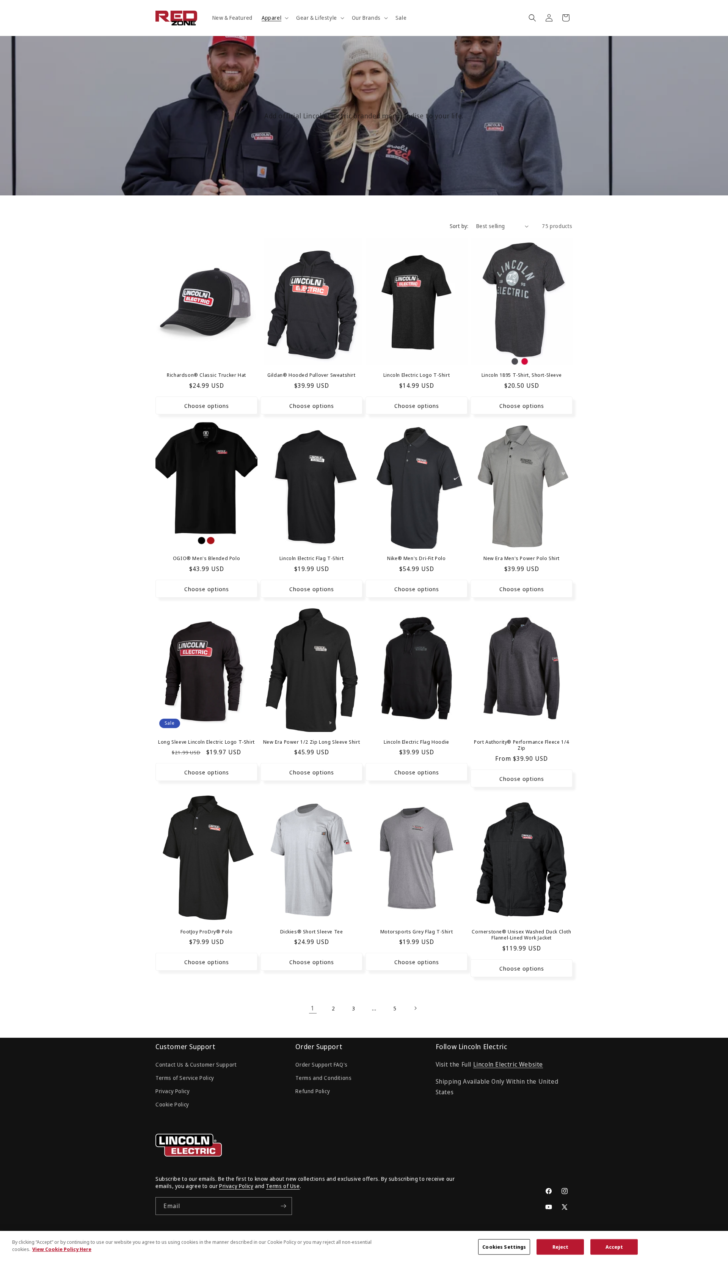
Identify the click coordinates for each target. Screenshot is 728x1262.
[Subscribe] (283, 1206)
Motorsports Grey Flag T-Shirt (416, 931)
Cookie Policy (172, 1104)
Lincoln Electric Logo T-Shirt (416, 375)
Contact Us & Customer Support (196, 1064)
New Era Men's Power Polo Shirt (521, 558)
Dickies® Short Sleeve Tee (311, 931)
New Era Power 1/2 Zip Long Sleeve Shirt (311, 742)
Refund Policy (312, 1091)
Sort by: (459, 226)
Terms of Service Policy (184, 1077)
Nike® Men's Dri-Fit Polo (416, 558)
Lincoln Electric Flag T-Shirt (311, 558)
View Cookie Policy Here (61, 1249)
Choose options (206, 405)
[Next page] (415, 1008)
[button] (274, 18)
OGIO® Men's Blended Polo (206, 558)
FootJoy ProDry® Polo (206, 931)
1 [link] (313, 1008)
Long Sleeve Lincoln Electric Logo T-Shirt (206, 742)
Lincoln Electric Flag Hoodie (416, 742)
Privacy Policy (172, 1091)
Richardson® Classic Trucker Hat (206, 375)
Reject (560, 1246)
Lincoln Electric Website (508, 1064)
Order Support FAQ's (321, 1064)
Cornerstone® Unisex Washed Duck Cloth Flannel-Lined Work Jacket (521, 934)
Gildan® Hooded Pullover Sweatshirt (311, 375)
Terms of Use (283, 1186)
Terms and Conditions (323, 1077)
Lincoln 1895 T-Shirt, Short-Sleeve (522, 375)
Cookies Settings (504, 1246)
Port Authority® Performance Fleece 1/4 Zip (521, 745)
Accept (614, 1246)
